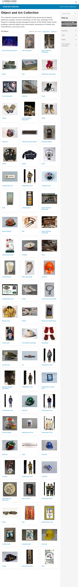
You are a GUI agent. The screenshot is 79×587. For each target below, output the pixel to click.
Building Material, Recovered (7, 387)
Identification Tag (7, 185)
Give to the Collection (68, 7)
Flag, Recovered (7, 96)
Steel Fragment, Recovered (46, 51)
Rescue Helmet (6, 231)
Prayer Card (5, 342)
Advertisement (26, 544)
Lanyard (4, 476)
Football (24, 254)
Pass (43, 566)
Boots (43, 96)
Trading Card (6, 544)
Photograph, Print (27, 185)
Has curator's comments (66, 45)
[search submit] (75, 13)
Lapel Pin (44, 476)
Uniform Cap (6, 364)
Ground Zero (68, 22)
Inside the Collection (11, 7)
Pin (23, 364)
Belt (23, 231)
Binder (24, 320)
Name (63, 39)
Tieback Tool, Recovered (29, 141)
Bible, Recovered (27, 276)
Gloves (4, 118)
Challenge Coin (46, 185)
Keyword (64, 30)
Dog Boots (45, 342)
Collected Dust (26, 207)
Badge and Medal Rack (49, 320)
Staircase (24, 96)
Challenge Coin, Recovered (7, 499)
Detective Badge (47, 141)
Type (63, 35)
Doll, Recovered (26, 50)
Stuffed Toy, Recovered (49, 74)
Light (43, 163)
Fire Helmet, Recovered (29, 342)
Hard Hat (5, 141)
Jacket (4, 163)
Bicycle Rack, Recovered (9, 50)
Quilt (3, 207)
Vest (23, 522)
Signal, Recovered (27, 566)
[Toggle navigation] (76, 2)
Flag (23, 74)
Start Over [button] (69, 25)
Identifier (53, 31)
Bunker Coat (6, 320)
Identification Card (7, 254)
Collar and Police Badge (49, 298)
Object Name (46, 31)
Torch (43, 254)
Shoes (4, 74)
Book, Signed (26, 498)
